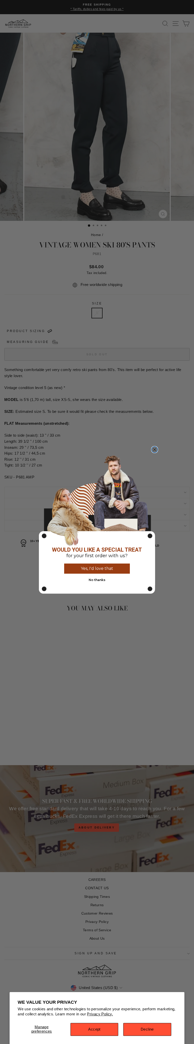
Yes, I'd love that (97, 568)
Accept (94, 1029)
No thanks (97, 580)
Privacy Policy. (100, 1014)
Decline (147, 1029)
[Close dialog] (155, 450)
